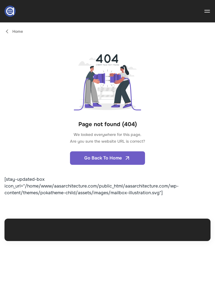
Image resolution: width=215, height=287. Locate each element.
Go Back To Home (103, 158)
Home (17, 31)
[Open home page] (10, 11)
